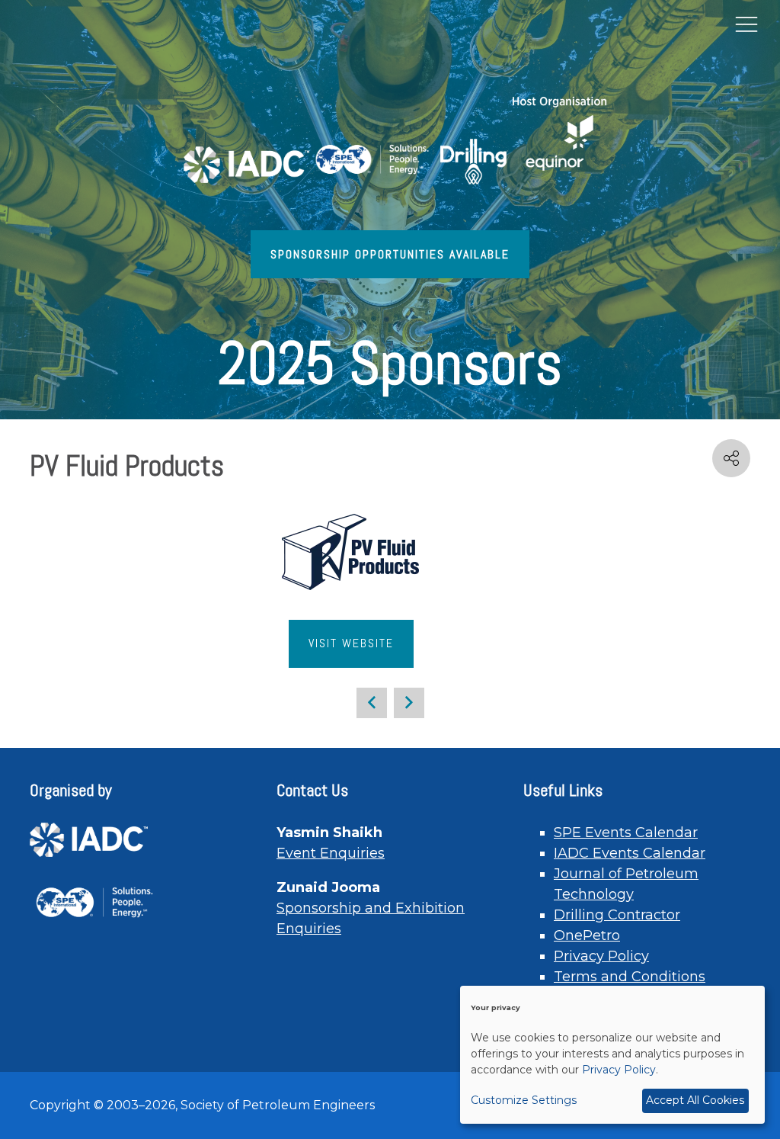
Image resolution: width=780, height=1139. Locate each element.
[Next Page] (409, 703)
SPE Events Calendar (626, 832)
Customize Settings (524, 1100)
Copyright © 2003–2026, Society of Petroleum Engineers (202, 1105)
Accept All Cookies (695, 1100)
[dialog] (612, 1055)
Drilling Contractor (617, 914)
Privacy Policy (601, 956)
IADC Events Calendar (629, 853)
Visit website (351, 643)
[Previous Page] (371, 703)
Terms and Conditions (629, 976)
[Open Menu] (746, 23)
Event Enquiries (331, 853)
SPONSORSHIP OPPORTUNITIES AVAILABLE (390, 254)
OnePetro (587, 935)
